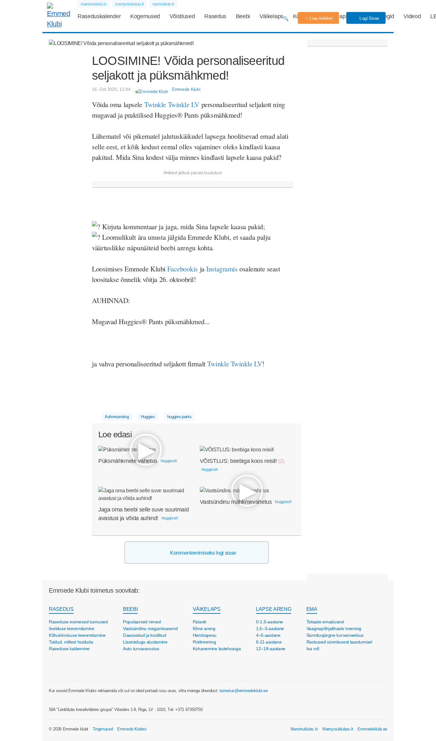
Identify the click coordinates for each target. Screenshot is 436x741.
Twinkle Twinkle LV (234, 363)
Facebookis (183, 268)
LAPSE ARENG (273, 609)
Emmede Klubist (132, 729)
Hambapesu (204, 635)
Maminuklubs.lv (304, 729)
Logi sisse (368, 18)
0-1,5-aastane (269, 621)
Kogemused (145, 16)
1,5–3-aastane (270, 628)
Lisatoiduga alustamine (145, 641)
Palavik (200, 621)
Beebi (243, 16)
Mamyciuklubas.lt (337, 729)
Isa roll (312, 648)
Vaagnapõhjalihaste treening (333, 628)
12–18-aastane (270, 648)
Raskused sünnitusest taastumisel (339, 641)
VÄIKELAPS (207, 609)
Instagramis (222, 268)
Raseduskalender (99, 16)
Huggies (148, 416)
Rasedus (215, 16)
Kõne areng (204, 628)
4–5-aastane (268, 635)
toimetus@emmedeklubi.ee (244, 690)
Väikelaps (271, 16)
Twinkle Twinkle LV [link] (171, 104)
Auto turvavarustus (141, 648)
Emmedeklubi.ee (372, 729)
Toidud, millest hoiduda (71, 641)
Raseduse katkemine (69, 648)
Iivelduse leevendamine (71, 628)
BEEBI (130, 609)
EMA (311, 609)
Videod (412, 16)
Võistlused (182, 16)
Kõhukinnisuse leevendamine (77, 635)
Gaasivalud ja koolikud (144, 635)
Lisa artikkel (321, 18)
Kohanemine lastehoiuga (217, 648)
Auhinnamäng (117, 416)
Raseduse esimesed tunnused (78, 621)
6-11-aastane (269, 641)
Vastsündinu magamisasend (150, 628)
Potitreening (204, 641)
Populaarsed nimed (142, 621)
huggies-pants (179, 416)
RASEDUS (61, 609)
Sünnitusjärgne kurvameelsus (335, 635)
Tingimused (103, 729)
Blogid (386, 16)
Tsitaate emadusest (325, 621)
